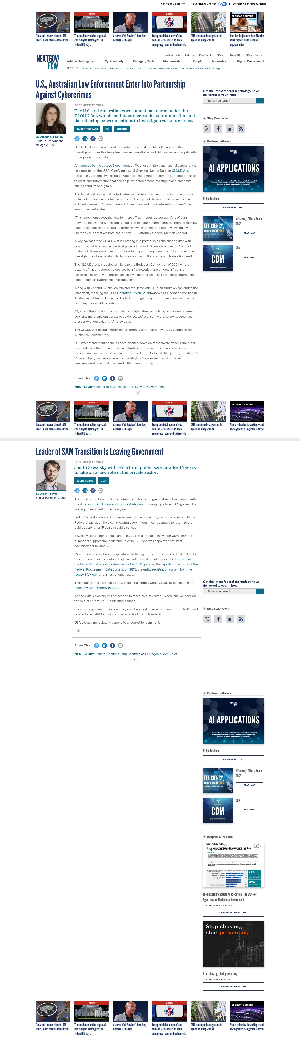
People (197, 61)
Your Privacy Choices (204, 3)
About (221, 55)
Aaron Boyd (48, 493)
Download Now (230, 912)
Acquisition (220, 61)
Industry (86, 68)
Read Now (230, 207)
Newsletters (171, 55)
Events (189, 55)
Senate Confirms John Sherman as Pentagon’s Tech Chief (136, 653)
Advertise (252, 55)
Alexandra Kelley (51, 137)
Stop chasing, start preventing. (220, 973)
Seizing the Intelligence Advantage (200, 68)
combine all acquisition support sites (112, 504)
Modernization (173, 61)
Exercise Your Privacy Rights (249, 3)
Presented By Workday (218, 905)
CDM (238, 248)
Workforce (100, 68)
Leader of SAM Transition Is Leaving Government (130, 386)
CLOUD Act (180, 170)
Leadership (116, 68)
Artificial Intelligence (81, 61)
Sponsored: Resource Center (161, 68)
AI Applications (211, 198)
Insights (235, 55)
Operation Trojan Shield (134, 293)
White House (134, 68)
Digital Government (250, 61)
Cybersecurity (114, 61)
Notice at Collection (173, 3)
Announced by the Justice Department (102, 165)
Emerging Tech (143, 61)
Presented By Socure (216, 980)
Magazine (205, 55)
